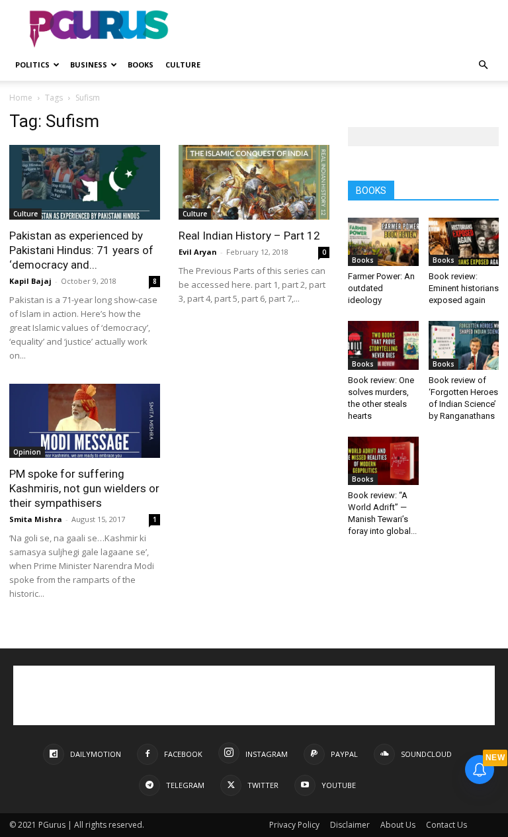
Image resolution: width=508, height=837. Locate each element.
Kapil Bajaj (30, 281)
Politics (32, 64)
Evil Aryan (198, 252)
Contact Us (446, 824)
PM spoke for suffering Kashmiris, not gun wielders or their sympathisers (84, 488)
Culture (182, 64)
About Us (397, 824)
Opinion (27, 452)
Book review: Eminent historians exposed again (464, 288)
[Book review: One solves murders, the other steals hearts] (383, 345)
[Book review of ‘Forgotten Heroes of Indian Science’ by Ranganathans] (464, 345)
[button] (483, 65)
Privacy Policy (294, 824)
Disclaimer (350, 824)
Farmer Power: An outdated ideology (381, 288)
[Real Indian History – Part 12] (254, 182)
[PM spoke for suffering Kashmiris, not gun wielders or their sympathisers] (84, 421)
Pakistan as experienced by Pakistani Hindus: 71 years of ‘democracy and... (81, 250)
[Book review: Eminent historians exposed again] (464, 242)
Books (140, 64)
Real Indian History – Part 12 (249, 235)
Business (88, 64)
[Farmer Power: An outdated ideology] (383, 242)
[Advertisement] (343, 29)
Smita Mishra (35, 519)
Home (20, 97)
